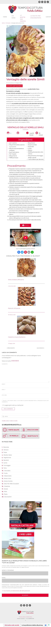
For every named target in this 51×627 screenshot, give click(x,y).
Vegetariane (7, 457)
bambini (6, 460)
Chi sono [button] (13, 16)
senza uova (7, 478)
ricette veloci (5, 420)
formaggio (7, 465)
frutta (6, 473)
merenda (6, 447)
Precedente (11, 348)
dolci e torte (13, 420)
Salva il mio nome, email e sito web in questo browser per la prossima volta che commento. (25, 401)
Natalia (12, 82)
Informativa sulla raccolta (12, 625)
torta (5, 468)
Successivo (40, 348)
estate (6, 489)
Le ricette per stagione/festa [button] (35, 16)
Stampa (26, 225)
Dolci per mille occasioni (11, 483)
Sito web (4, 395)
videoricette (7, 476)
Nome (4, 384)
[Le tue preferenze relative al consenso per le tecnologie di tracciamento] (49, 625)
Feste (5, 452)
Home (5, 17)
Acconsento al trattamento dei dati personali (16, 590)
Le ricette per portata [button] (23, 18)
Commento (5, 363)
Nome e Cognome (8, 570)
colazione (7, 486)
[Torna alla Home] (25, 9)
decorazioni (8, 496)
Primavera (8, 23)
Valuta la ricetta (6, 361)
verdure (5, 450)
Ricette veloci (8, 455)
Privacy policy (22, 616)
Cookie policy (29, 616)
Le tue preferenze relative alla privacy (32, 625)
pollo (5, 491)
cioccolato (7, 470)
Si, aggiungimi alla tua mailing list (13, 405)
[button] (25, 620)
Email (4, 389)
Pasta (5, 494)
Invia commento (8, 408)
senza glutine (8, 481)
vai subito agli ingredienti (14, 86)
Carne (5, 463)
